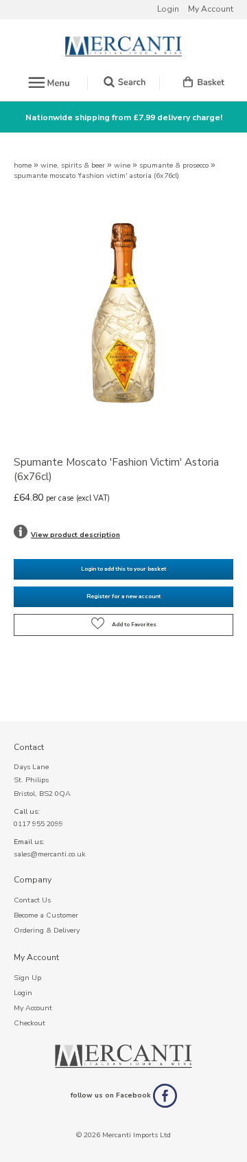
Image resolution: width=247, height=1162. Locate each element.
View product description (75, 534)
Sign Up (27, 977)
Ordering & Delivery (47, 930)
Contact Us (32, 900)
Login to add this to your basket (123, 569)
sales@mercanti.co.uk (50, 854)
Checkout (29, 1023)
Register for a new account (123, 596)
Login (168, 8)
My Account (210, 8)
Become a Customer (46, 915)
